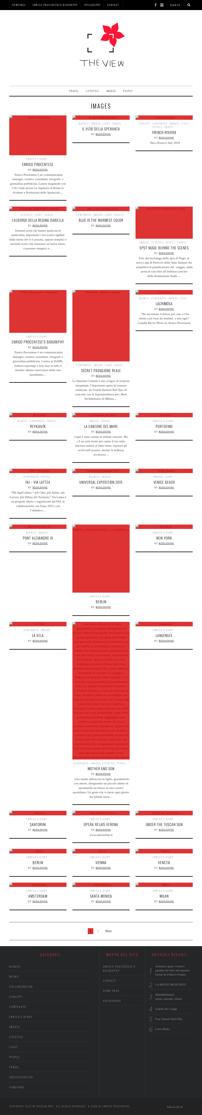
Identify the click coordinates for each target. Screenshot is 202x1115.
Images (111, 91)
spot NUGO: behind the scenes (164, 247)
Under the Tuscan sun (164, 824)
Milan (164, 896)
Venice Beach (164, 482)
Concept (145, 123)
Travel (74, 91)
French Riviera (164, 132)
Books (14, 976)
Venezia (164, 862)
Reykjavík (38, 426)
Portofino (164, 426)
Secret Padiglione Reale (101, 370)
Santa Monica (101, 896)
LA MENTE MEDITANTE (170, 984)
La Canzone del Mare (101, 426)
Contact (113, 5)
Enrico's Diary (36, 159)
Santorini (38, 824)
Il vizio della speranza (101, 128)
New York (164, 538)
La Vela (38, 635)
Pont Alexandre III (38, 538)
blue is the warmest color (101, 220)
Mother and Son (101, 768)
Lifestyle (92, 91)
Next (108, 931)
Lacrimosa (164, 303)
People (128, 91)
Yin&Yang (16, 1087)
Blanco (84, 123)
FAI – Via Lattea (37, 482)
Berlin (101, 601)
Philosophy (92, 5)
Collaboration (21, 986)
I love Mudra (162, 1029)
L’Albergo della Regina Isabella (38, 220)
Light (106, 123)
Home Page (111, 991)
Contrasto (160, 123)
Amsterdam (37, 896)
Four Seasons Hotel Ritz (168, 1019)
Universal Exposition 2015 (101, 482)
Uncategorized (21, 1077)
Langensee (164, 635)
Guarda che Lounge (166, 1008)
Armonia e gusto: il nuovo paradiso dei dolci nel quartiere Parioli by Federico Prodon (172, 970)
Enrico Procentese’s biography (55, 5)
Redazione (40, 169)
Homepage (19, 5)
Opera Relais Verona (101, 824)
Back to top (174, 1106)
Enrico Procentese (37, 164)
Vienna (100, 862)
